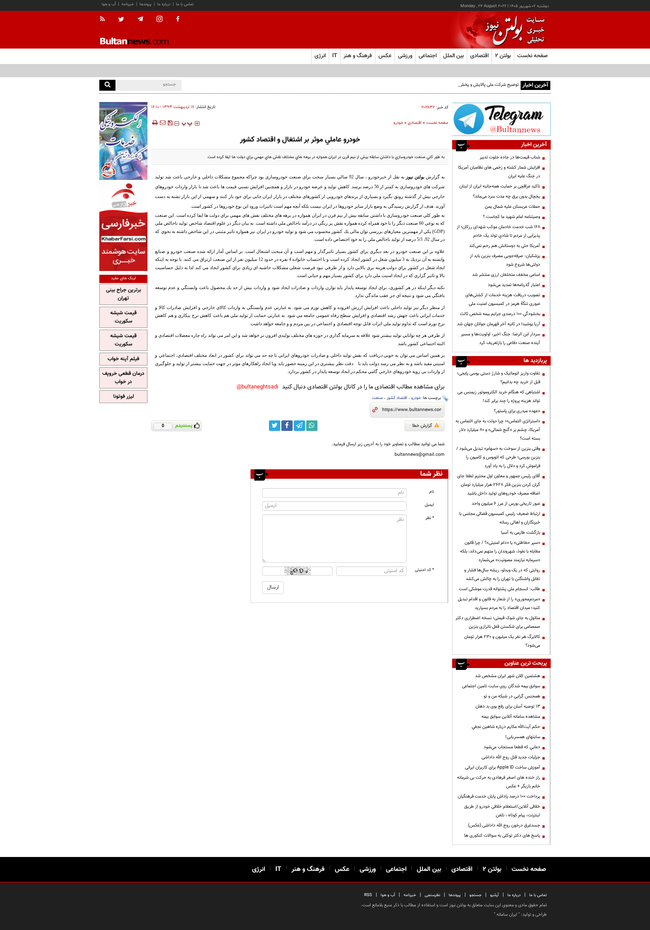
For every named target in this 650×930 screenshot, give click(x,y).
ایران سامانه (507, 914)
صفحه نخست (532, 56)
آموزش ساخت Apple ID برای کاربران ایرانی (502, 767)
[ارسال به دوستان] (162, 123)
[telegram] (140, 19)
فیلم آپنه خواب (123, 359)
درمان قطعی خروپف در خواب (123, 378)
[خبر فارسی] (123, 226)
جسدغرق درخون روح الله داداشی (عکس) (504, 825)
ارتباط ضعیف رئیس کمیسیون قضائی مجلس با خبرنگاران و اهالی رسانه (499, 518)
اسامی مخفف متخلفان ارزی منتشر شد (506, 274)
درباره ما (163, 4)
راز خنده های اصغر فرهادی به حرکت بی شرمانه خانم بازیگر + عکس (498, 782)
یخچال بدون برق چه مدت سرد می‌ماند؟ (506, 196)
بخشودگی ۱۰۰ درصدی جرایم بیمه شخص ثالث (500, 314)
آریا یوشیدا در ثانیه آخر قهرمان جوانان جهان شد (498, 324)
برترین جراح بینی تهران (123, 294)
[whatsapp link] (311, 425)
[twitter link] (274, 425)
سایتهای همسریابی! (522, 737)
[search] (107, 85)
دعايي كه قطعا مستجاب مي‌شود (512, 747)
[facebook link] (287, 425)
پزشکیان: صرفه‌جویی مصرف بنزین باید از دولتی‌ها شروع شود (505, 260)
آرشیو (494, 895)
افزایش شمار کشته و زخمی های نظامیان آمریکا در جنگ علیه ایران (499, 172)
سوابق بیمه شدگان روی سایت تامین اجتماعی (501, 686)
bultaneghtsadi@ (257, 387)
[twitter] (121, 19)
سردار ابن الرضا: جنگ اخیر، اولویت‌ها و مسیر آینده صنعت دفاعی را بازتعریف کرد (500, 338)
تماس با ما (185, 4)
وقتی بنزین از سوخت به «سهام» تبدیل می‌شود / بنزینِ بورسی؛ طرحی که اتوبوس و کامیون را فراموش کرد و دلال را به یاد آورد (498, 457)
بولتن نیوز (415, 177)
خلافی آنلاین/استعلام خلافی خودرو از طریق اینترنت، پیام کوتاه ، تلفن (502, 811)
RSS (368, 895)
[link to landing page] (513, 30)
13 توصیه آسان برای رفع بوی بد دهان (507, 706)
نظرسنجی (432, 895)
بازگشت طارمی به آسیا (520, 532)
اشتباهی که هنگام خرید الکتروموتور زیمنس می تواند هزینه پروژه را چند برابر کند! (498, 396)
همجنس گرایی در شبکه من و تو (512, 696)
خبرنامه (127, 4)
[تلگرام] (501, 119)
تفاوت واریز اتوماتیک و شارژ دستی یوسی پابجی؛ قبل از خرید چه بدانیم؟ (498, 377)
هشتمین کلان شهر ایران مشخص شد (507, 676)
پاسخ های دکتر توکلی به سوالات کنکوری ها (502, 835)
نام (431, 492)
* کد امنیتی (424, 570)
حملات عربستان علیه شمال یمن (512, 206)
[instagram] (159, 20)
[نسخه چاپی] (154, 123)
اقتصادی (415, 123)
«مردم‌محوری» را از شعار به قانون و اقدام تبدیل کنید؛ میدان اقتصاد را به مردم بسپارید (499, 603)
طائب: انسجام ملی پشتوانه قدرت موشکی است (499, 589)
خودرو (398, 123)
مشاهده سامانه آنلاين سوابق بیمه (510, 716)
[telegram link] (299, 425)
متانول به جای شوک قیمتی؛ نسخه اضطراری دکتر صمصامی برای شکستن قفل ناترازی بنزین (498, 622)
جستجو (475, 895)
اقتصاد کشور (397, 398)
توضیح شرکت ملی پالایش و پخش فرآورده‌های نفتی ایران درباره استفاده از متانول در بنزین (440, 84)
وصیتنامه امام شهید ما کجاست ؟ (511, 216)
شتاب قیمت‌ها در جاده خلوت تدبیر (510, 157)
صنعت (377, 398)
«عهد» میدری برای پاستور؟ (517, 411)
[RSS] (104, 19)
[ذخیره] (170, 122)
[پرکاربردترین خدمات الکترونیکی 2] (123, 141)
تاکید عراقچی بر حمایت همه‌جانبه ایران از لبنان (499, 186)
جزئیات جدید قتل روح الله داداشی (510, 757)
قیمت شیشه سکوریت (123, 317)
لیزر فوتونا (123, 397)
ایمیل (429, 505)
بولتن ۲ (503, 56)
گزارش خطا (422, 425)
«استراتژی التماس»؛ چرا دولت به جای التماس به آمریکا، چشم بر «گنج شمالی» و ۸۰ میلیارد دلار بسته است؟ (498, 430)
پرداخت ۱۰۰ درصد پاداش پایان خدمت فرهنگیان (499, 796)
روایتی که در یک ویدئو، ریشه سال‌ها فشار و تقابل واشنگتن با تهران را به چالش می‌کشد (502, 574)
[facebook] (177, 19)
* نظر (429, 518)
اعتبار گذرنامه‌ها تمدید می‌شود (514, 285)
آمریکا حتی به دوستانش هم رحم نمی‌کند (504, 245)
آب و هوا (109, 4)
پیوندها (146, 4)
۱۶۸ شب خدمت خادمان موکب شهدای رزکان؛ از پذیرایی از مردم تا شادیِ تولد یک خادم (498, 231)
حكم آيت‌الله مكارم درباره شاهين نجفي (506, 726)
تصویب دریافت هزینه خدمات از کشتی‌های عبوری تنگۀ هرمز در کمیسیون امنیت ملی (502, 299)
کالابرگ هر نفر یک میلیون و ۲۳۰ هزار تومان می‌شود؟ (502, 641)
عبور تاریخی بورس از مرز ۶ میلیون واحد (506, 503)
